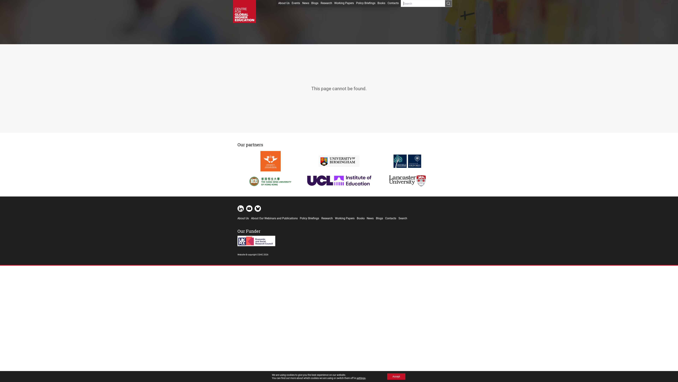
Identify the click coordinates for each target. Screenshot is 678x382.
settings (361, 378)
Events (296, 3)
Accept (396, 376)
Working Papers (344, 3)
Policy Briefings (365, 3)
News (305, 3)
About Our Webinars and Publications (274, 218)
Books (381, 3)
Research (326, 3)
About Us (284, 3)
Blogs (314, 3)
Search (403, 218)
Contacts (393, 3)
